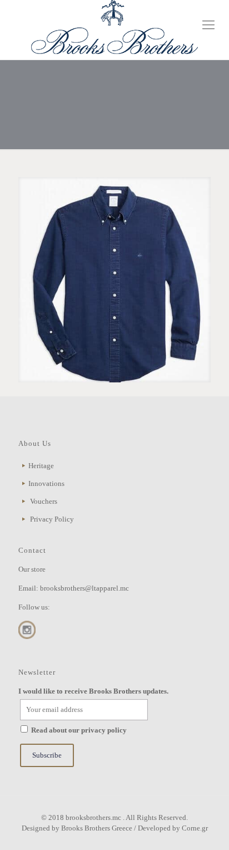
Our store (32, 569)
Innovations (46, 483)
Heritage (41, 465)
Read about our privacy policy (79, 730)
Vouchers (43, 501)
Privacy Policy (52, 519)
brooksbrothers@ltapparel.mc (84, 588)
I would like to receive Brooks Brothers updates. (93, 691)
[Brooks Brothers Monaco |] (114, 27)
